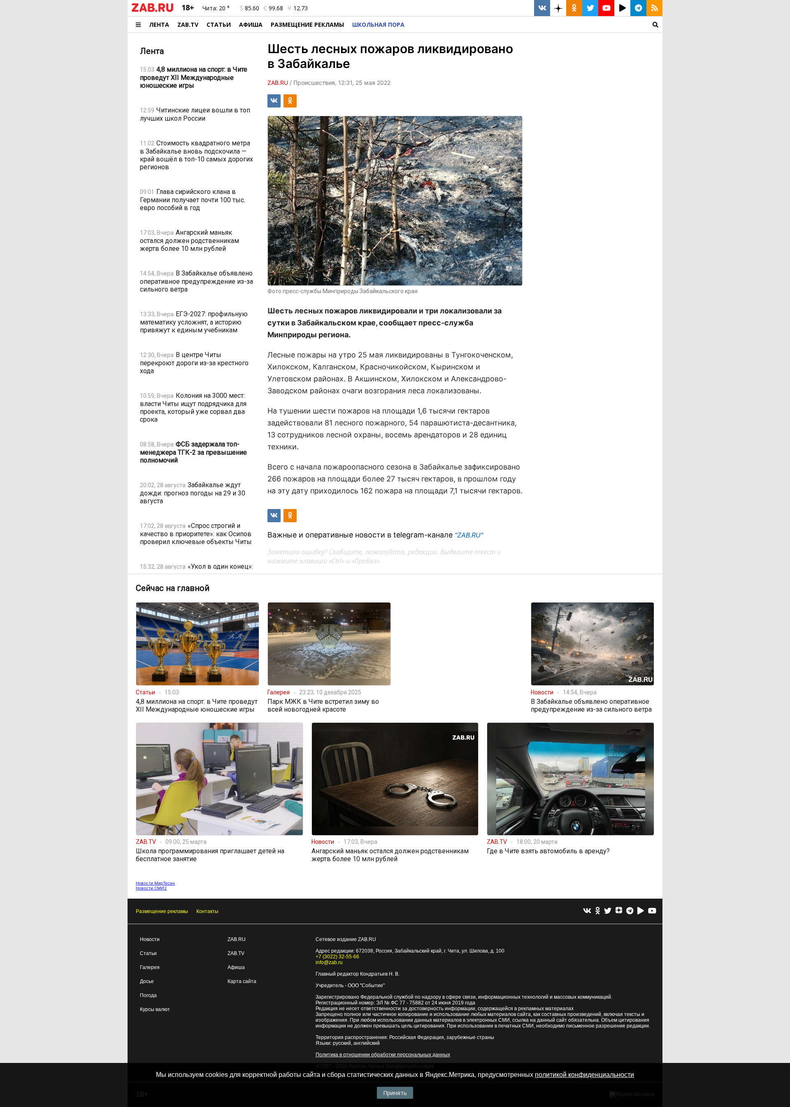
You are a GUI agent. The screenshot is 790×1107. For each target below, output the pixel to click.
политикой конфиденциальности (584, 1074)
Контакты (207, 911)
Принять (395, 1093)
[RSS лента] (654, 8)
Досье (147, 981)
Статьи (219, 24)
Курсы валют (155, 1009)
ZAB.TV (187, 24)
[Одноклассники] (597, 911)
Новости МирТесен (155, 882)
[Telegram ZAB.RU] (638, 8)
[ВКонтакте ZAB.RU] (542, 8)
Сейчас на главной (172, 588)
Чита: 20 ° (216, 8)
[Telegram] (629, 911)
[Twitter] (607, 911)
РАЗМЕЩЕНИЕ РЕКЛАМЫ (307, 24)
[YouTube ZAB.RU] (606, 8)
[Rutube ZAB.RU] (622, 8)
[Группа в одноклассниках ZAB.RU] (574, 8)
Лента (159, 24)
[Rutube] (640, 911)
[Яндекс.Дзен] (618, 911)
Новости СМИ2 (151, 887)
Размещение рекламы (162, 911)
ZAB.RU (237, 939)
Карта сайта (242, 981)
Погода (148, 995)
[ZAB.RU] (152, 10)
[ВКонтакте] (587, 911)
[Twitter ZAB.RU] (590, 8)
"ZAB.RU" (469, 535)
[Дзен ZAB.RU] (558, 8)
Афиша (251, 24)
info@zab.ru (329, 962)
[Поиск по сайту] (535, 24)
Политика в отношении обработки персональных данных (383, 1055)
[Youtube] (652, 911)
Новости (150, 939)
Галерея (150, 967)
